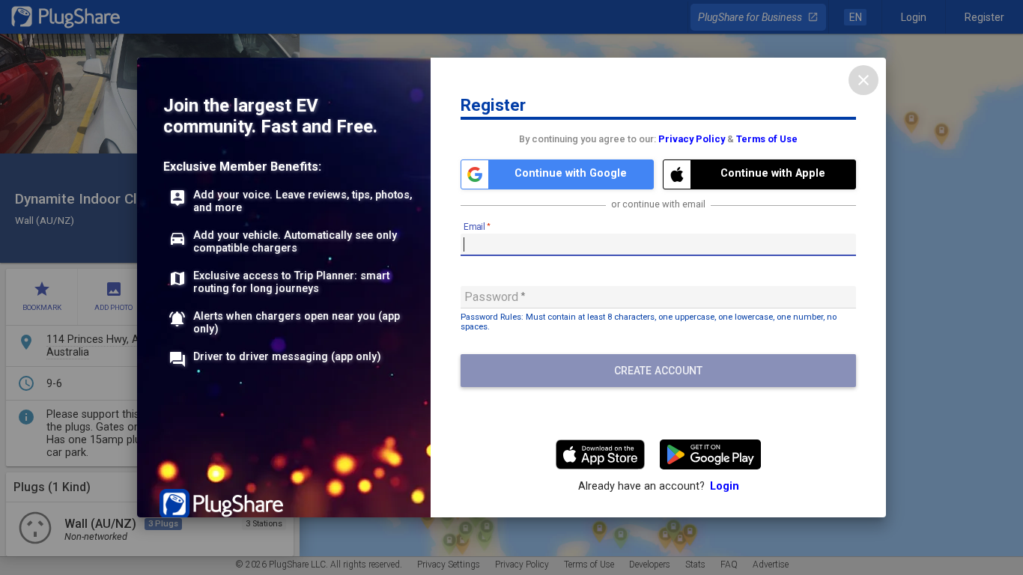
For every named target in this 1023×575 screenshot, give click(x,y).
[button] (557, 174)
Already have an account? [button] (658, 486)
